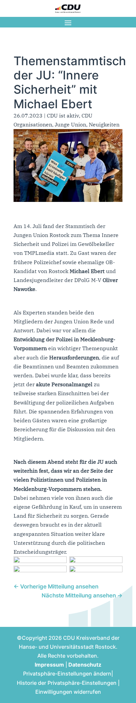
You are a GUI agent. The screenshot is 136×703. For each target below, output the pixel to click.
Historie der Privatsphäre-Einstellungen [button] (67, 683)
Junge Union (70, 124)
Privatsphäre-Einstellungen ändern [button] (67, 673)
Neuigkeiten (104, 124)
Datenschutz (84, 664)
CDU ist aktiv (63, 115)
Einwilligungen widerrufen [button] (68, 691)
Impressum (49, 664)
